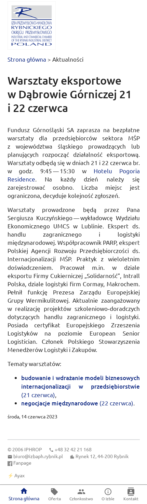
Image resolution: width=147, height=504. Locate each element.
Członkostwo (81, 498)
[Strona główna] (32, 25)
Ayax (19, 475)
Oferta (54, 498)
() (80, 386)
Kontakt (130, 498)
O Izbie (108, 498)
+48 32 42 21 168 (73, 449)
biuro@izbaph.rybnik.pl (38, 456)
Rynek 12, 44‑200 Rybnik (102, 456)
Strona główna (27, 59)
